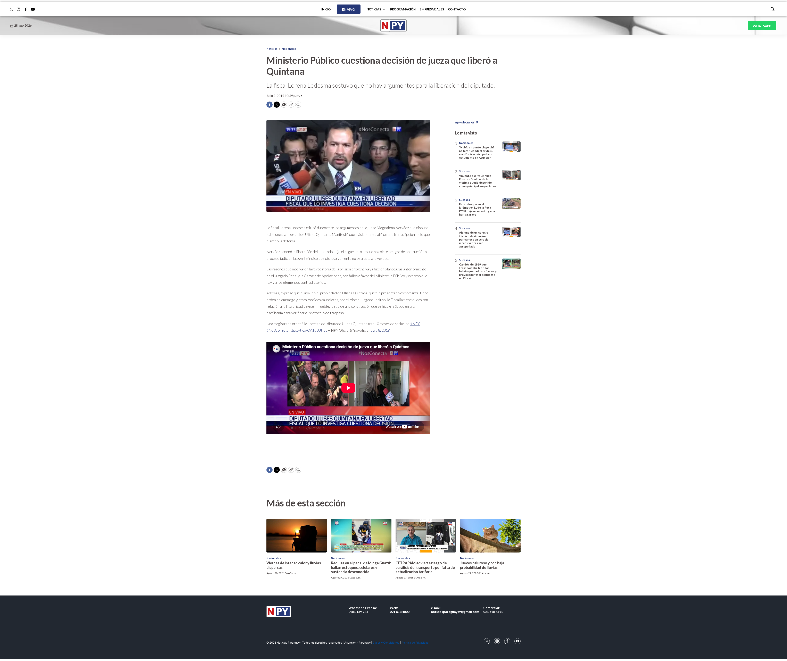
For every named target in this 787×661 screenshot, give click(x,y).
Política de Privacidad (415, 642)
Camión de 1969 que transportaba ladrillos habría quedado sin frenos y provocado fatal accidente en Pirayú (478, 271)
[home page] (393, 25)
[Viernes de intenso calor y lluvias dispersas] (296, 536)
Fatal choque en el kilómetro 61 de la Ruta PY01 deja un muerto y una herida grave (477, 209)
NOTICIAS (374, 9)
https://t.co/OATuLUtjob (308, 330)
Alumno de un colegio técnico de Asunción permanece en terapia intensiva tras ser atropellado (474, 239)
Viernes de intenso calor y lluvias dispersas (293, 565)
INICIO (326, 9)
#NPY (415, 323)
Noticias (271, 48)
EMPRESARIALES (432, 9)
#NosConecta (277, 330)
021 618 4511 (493, 610)
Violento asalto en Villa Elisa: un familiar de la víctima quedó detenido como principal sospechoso (477, 181)
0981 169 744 (362, 610)
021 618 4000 (399, 610)
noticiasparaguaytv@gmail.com (455, 610)
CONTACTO (457, 9)
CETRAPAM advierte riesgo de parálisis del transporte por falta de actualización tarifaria (425, 567)
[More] (384, 9)
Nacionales (289, 48)
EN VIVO (348, 9)
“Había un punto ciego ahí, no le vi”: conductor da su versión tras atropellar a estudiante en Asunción (476, 152)
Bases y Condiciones (386, 642)
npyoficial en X (466, 122)
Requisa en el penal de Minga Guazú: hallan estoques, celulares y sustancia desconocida (361, 567)
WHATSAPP (762, 26)
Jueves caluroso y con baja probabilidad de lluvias (482, 565)
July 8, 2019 (380, 330)
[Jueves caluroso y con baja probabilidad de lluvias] (490, 536)
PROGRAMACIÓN (403, 9)
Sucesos (464, 171)
